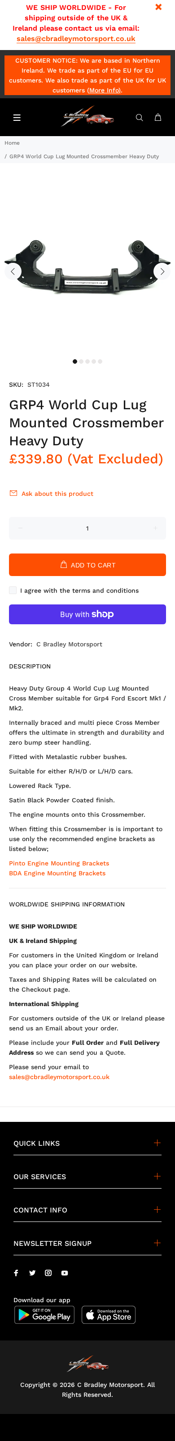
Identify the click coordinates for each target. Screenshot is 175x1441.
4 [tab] (94, 361)
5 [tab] (100, 361)
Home (12, 143)
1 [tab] (75, 361)
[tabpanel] (87, 266)
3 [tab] (87, 361)
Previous (13, 271)
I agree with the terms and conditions (79, 590)
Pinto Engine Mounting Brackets (59, 863)
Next (162, 271)
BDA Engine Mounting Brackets (57, 873)
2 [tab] (81, 361)
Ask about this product (57, 493)
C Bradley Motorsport (69, 644)
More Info (103, 90)
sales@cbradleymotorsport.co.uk (76, 38)
